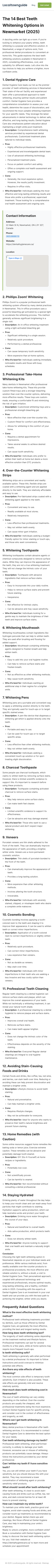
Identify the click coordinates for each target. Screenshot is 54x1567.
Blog (33, 5)
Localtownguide (15, 5)
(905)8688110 (12, 236)
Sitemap (45, 1563)
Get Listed (44, 5)
